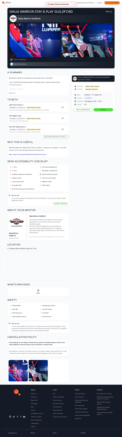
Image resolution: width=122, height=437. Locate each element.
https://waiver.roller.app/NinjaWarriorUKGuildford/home (27, 154)
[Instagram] (10, 416)
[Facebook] (17, 416)
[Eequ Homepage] (6, 3)
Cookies (83, 433)
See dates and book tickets (55, 136)
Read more (12, 93)
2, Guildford (88, 98)
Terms (55, 433)
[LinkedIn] (24, 416)
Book (103, 109)
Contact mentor (60, 203)
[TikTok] (14, 416)
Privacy (33, 433)
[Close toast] (75, 4)
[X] (21, 416)
